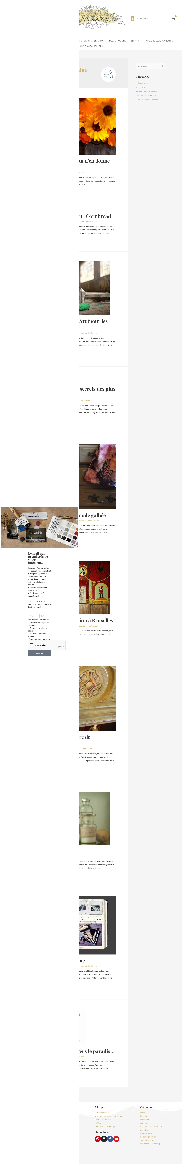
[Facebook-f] (110, 1139)
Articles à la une (142, 83)
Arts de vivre (141, 87)
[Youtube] (116, 1139)
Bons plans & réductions (40, 639)
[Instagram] (104, 1139)
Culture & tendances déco (146, 95)
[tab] (85, 41)
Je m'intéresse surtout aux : (39, 619)
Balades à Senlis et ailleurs (146, 91)
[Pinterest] (98, 1139)
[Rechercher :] (150, 66)
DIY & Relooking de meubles (147, 99)
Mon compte (142, 18)
